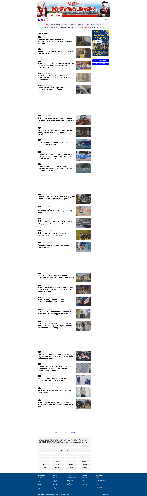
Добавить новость (101, 63)
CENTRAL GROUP (41, 477)
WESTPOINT (55, 488)
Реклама (97, 483)
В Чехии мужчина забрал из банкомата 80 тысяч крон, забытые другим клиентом (54, 313)
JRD (38, 487)
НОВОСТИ (48, 24)
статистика (85, 467)
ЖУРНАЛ (93, 24)
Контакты (97, 481)
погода (57, 464)
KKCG (39, 488)
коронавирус (57, 458)
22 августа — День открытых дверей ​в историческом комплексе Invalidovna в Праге (56, 276)
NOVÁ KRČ (54, 485)
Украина (44, 458)
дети (44, 461)
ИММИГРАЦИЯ (72, 24)
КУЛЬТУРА (66, 24)
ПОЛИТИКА (52, 27)
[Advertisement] (64, 105)
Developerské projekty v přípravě (72, 483)
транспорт (84, 464)
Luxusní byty (69, 481)
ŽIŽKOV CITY (55, 480)
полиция (71, 455)
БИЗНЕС (53, 24)
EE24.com (83, 481)
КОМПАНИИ (98, 24)
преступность (84, 458)
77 (69, 432)
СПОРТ (57, 27)
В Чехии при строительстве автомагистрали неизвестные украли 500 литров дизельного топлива (56, 120)
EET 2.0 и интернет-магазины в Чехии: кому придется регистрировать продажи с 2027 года (55, 211)
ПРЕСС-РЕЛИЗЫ (77, 27)
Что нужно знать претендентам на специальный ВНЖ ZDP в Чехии (52, 379)
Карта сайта (98, 484)
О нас (97, 477)
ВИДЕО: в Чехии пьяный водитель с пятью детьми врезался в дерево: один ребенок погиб (55, 132)
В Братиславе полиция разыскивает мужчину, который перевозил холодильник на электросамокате (55, 168)
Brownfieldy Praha (70, 484)
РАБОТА (88, 24)
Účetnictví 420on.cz (85, 484)
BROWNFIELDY (55, 475)
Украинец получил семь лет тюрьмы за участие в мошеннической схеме (53, 301)
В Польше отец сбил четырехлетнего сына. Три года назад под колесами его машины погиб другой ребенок (55, 156)
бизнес (71, 464)
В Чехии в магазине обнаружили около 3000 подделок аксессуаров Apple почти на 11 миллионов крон (55, 289)
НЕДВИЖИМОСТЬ (81, 24)
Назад (55, 432)
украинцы (57, 467)
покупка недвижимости (44, 468)
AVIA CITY (54, 487)
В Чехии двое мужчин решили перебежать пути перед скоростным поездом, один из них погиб (55, 223)
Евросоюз (71, 461)
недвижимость (85, 461)
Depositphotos (84, 483)
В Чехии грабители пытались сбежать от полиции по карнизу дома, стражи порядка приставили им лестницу (55, 326)
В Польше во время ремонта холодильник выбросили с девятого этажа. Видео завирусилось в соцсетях (55, 368)
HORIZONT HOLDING (41, 485)
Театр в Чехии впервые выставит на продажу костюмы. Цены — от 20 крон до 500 (56, 198)
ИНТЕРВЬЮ (102, 27)
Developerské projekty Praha (71, 477)
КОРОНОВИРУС (63, 27)
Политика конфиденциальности (101, 480)
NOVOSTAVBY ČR (70, 475)
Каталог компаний (101, 60)
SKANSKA (39, 481)
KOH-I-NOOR (55, 484)
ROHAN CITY (55, 477)
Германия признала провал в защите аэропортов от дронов (53, 143)
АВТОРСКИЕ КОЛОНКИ (93, 27)
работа (57, 461)
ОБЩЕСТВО (84, 27)
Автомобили (71, 458)
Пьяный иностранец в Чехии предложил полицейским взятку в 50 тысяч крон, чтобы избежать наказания (55, 356)
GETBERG (39, 484)
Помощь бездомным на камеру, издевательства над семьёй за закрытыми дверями (55, 41)
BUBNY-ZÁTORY (55, 481)
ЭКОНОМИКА (45, 27)
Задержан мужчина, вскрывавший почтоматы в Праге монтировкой (52, 89)
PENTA (39, 480)
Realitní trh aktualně (70, 480)
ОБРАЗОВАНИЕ (59, 24)
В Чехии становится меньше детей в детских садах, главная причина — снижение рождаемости (56, 65)
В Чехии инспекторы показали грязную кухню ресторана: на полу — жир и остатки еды (55, 404)
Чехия (44, 455)
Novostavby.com (84, 477)
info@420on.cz (98, 489)
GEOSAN (39, 483)
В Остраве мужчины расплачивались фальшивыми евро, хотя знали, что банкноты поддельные (56, 77)
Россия (85, 455)
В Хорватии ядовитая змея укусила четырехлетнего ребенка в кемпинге (53, 234)
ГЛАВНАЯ (39, 31)
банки (71, 467)
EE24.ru (83, 480)
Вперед (73, 432)
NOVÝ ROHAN (55, 483)
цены (44, 464)
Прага (57, 455)
